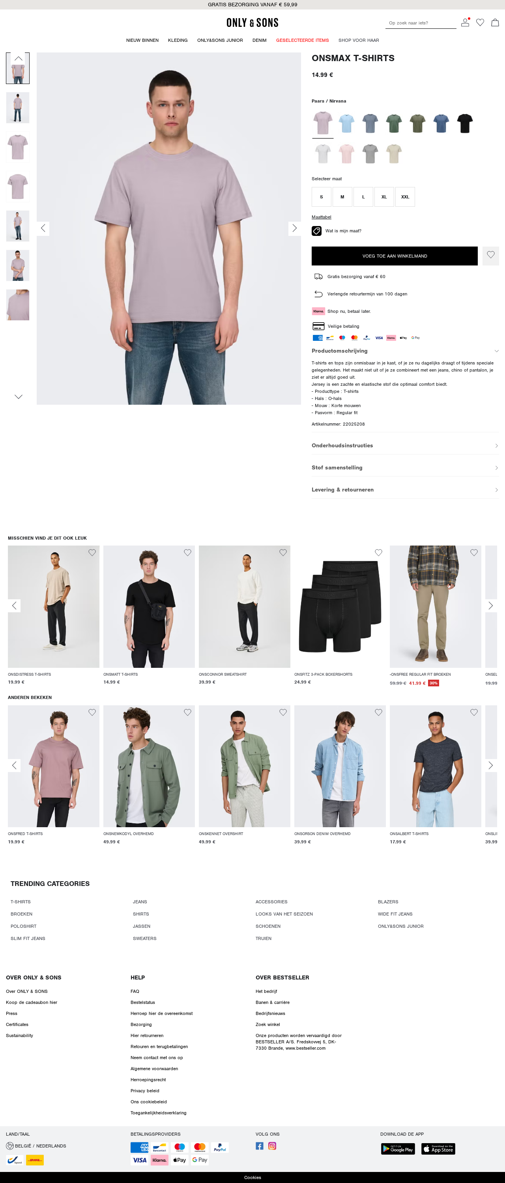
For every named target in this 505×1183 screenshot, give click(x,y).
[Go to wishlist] (480, 25)
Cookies (252, 1177)
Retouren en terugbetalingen (159, 1046)
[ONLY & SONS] (252, 25)
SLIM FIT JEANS (28, 938)
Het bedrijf (266, 991)
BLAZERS (388, 902)
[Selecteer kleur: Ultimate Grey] (370, 154)
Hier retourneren (147, 1035)
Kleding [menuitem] (178, 40)
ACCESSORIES (272, 902)
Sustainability (19, 1035)
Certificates (17, 1024)
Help (138, 977)
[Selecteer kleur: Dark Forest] (394, 123)
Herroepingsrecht (148, 1079)
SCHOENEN (268, 926)
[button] (321, 197)
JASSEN (141, 926)
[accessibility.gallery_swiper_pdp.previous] (18, 58)
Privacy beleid (145, 1091)
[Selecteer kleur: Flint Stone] (370, 123)
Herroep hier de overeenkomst (162, 1013)
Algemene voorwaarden (154, 1068)
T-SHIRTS (21, 902)
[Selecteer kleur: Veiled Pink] (346, 154)
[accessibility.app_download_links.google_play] (400, 1149)
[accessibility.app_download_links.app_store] (441, 1149)
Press (11, 1013)
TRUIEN (263, 938)
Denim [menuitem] (259, 40)
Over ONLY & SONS (34, 977)
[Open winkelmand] (495, 23)
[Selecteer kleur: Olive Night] (417, 123)
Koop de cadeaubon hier (31, 1002)
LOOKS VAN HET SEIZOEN (284, 914)
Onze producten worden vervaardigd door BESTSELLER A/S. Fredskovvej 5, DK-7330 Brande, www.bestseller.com (299, 1041)
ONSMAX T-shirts (353, 58)
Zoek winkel (268, 1024)
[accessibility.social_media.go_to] (260, 1148)
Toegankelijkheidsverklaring (159, 1113)
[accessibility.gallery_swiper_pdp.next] (18, 397)
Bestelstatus (143, 1002)
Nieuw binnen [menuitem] (142, 40)
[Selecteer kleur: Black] (465, 123)
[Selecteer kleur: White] (323, 154)
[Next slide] (490, 605)
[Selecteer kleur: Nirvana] (323, 123)
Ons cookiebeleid (149, 1102)
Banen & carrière (273, 1002)
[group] (53, 620)
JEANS (140, 902)
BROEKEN (21, 914)
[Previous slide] (14, 605)
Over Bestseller (282, 977)
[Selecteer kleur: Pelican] (394, 154)
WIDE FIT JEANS (395, 914)
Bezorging (141, 1024)
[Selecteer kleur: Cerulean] (346, 123)
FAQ (135, 991)
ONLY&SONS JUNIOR (401, 926)
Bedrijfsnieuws (270, 1013)
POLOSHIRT (23, 926)
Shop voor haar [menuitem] (359, 40)
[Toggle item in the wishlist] (491, 256)
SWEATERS (145, 938)
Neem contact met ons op (157, 1057)
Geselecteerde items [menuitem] (302, 40)
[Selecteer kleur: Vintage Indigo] (441, 123)
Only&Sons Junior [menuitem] (220, 40)
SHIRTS (141, 914)
